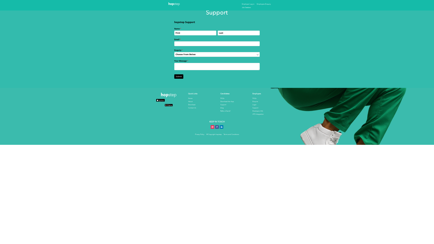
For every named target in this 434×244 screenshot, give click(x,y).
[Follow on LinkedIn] (221, 127)
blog (222, 108)
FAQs (222, 98)
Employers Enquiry (264, 4)
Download (191, 105)
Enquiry (182, 50)
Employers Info (257, 111)
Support (223, 105)
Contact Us (192, 108)
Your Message (185, 61)
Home (190, 98)
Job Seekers (246, 8)
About (190, 101)
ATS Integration (258, 114)
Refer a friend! (225, 111)
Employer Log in (248, 4)
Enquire (255, 101)
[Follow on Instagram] (212, 127)
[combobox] (217, 54)
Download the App (227, 101)
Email (181, 39)
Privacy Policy (199, 134)
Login (254, 105)
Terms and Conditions (231, 134)
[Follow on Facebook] (217, 127)
